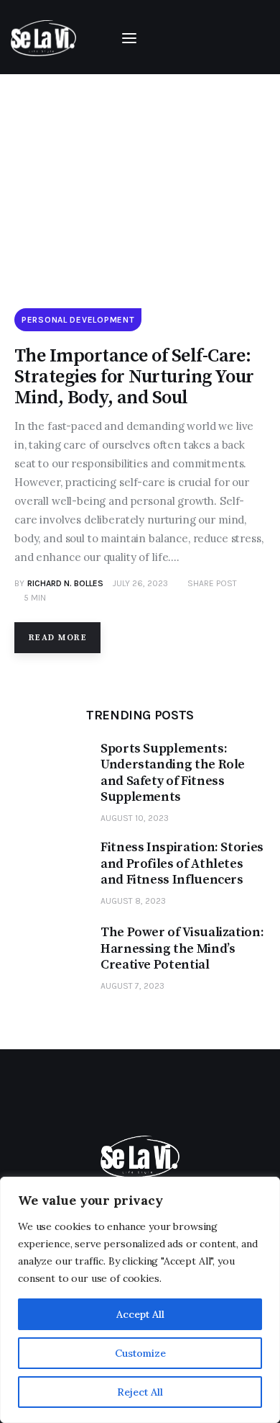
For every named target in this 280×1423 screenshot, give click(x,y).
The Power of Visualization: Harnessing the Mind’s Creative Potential (182, 949)
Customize (140, 1353)
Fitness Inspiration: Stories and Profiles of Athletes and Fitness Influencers (182, 864)
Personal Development (78, 320)
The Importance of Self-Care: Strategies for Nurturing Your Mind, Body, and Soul (134, 377)
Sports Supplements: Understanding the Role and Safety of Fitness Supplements (173, 773)
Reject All (140, 1392)
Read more (58, 637)
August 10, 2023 (135, 818)
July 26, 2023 (140, 583)
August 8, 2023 (133, 901)
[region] (140, 1300)
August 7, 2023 (132, 986)
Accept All (140, 1314)
